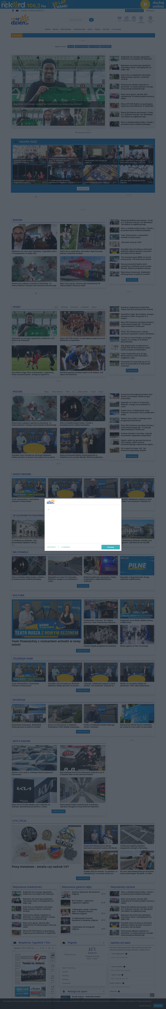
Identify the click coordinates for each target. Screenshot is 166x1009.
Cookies (59, 541)
